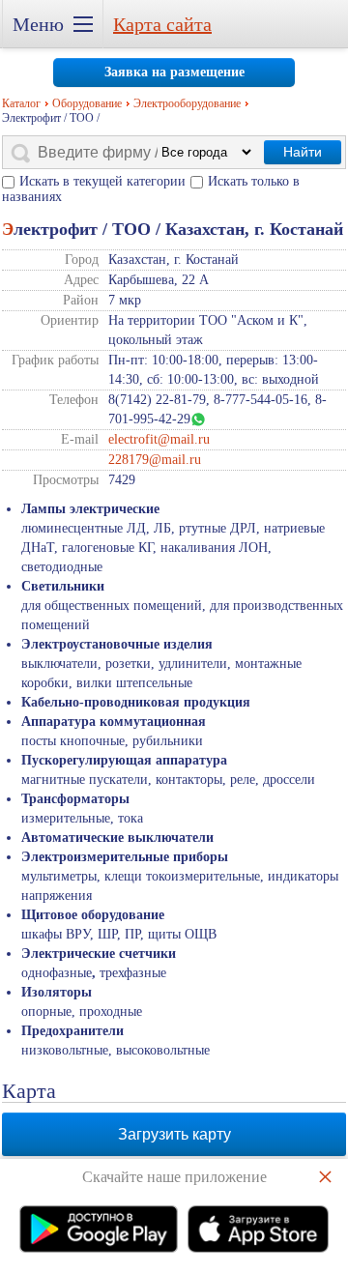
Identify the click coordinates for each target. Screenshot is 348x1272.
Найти (302, 151)
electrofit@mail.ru (159, 439)
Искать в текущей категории (102, 181)
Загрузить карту (174, 1134)
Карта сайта (162, 24)
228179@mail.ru (154, 459)
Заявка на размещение (174, 72)
